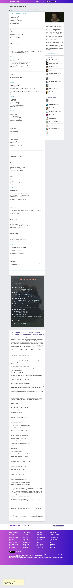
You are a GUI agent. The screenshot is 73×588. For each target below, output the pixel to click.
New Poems (11, 539)
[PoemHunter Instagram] (20, 551)
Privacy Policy (31, 555)
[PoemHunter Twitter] (18, 551)
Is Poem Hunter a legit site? (56, 554)
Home (35, 1)
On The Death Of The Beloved (56, 549)
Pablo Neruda (39, 539)
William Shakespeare (40, 537)
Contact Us (40, 554)
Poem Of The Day (13, 549)
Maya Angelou (39, 535)
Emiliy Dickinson (39, 542)
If (50, 545)
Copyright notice (22, 554)
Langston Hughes (40, 540)
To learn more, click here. (9, 583)
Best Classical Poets (13, 544)
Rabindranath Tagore (40, 547)
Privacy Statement (34, 554)
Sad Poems (25, 539)
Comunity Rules (25, 555)
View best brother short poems (52, 53)
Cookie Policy (27, 554)
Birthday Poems (26, 540)
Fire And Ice (52, 547)
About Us (16, 554)
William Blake (39, 545)
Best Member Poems (13, 535)
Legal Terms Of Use (38, 555)
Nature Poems (26, 544)
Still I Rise (52, 535)
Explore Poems (12, 545)
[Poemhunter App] (12, 552)
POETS (27, 525)
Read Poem (12, 40)
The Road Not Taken (54, 537)
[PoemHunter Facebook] (16, 551)
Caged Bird (52, 544)
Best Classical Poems (13, 537)
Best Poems (11, 534)
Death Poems (26, 537)
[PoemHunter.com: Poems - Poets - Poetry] (14, 1)
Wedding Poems (26, 542)
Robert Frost (39, 534)
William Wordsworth (40, 549)
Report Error (48, 554)
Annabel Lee (52, 542)
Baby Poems (25, 535)
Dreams (51, 540)
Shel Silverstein (39, 544)
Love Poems (25, 534)
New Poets (11, 540)
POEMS (23, 525)
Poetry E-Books (26, 549)
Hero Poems (25, 547)
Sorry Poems (25, 545)
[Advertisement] (17, 576)
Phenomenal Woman (54, 534)
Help (44, 554)
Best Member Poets (13, 542)
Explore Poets (12, 547)
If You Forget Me (53, 539)
